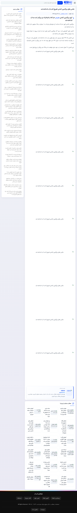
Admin (63, 391)
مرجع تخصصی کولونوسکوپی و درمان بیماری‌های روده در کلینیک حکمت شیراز (13, 101)
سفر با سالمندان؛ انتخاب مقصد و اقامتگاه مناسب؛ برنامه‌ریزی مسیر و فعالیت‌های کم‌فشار (13, 186)
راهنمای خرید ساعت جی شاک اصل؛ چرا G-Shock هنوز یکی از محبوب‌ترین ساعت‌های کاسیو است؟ (13, 193)
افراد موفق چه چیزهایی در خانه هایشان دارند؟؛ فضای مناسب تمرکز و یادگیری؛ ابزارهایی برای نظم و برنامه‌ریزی (13, 106)
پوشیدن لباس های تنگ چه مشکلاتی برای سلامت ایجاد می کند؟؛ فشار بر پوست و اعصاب (13, 167)
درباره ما (43, 510)
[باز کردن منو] (74, 2)
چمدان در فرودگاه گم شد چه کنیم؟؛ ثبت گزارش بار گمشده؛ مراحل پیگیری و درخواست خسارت (13, 95)
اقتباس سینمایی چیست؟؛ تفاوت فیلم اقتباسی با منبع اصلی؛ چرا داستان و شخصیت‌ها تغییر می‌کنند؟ (14, 125)
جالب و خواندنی (64, 14)
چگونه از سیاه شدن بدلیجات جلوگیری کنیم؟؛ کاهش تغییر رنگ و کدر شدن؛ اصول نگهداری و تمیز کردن (14, 143)
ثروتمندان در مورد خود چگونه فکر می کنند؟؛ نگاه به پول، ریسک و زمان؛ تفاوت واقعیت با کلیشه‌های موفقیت (13, 113)
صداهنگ (19, 498)
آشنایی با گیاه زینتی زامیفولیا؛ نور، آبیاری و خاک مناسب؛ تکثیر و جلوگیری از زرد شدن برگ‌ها (13, 137)
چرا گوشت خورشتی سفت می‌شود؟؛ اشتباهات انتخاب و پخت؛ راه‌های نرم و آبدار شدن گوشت (13, 65)
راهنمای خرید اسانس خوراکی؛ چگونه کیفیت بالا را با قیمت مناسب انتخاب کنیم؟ (14, 161)
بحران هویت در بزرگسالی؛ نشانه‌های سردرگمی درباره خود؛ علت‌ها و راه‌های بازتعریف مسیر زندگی (14, 180)
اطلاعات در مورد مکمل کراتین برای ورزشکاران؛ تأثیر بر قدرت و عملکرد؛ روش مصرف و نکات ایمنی (13, 76)
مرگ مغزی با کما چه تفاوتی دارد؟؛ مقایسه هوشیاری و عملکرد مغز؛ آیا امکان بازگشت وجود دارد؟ (13, 173)
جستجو (60, 3)
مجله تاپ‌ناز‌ (68, 3)
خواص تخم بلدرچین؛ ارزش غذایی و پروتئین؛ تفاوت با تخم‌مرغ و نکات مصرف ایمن (13, 15)
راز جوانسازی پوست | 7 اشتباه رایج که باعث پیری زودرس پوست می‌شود (13, 155)
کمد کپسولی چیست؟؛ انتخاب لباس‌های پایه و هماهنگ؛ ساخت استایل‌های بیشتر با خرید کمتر (13, 34)
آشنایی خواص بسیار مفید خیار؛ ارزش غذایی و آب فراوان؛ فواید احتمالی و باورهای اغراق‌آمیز (14, 21)
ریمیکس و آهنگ (56, 498)
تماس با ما (35, 510)
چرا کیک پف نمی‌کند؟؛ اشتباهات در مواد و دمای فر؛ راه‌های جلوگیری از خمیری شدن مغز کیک (13, 89)
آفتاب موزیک (28, 498)
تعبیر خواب (36, 498)
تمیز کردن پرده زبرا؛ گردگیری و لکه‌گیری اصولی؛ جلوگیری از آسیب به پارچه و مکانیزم (13, 28)
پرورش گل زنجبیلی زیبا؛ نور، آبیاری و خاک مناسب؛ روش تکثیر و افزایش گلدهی (13, 131)
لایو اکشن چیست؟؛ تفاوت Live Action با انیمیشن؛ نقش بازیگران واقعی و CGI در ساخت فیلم (13, 119)
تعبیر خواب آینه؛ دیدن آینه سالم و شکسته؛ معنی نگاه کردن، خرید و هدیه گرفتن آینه (13, 58)
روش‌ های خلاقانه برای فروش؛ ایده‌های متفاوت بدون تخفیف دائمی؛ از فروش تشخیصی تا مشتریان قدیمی (13, 52)
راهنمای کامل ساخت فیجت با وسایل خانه (14, 70)
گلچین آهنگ (46, 498)
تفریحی (57, 18)
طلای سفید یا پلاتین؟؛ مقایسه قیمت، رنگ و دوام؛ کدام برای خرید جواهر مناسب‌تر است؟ (13, 149)
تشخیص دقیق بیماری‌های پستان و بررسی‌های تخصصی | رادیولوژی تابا (14, 40)
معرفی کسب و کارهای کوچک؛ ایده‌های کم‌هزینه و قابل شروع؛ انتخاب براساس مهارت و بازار (13, 45)
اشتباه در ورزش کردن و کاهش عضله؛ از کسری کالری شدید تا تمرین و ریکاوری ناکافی (13, 82)
